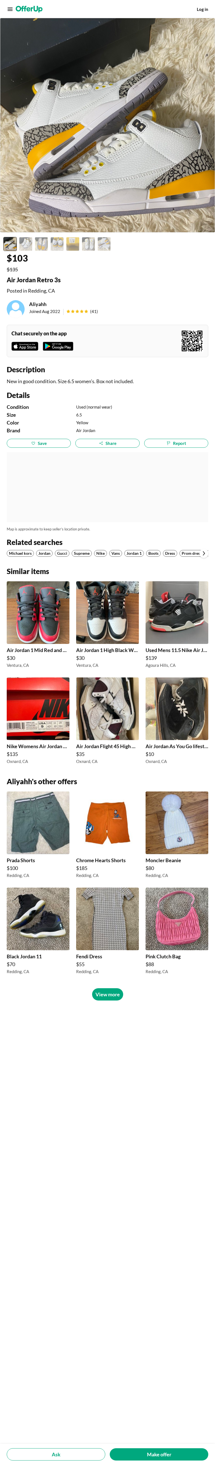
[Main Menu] (10, 9)
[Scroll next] (203, 553)
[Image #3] (41, 244)
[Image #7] (104, 244)
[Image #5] (73, 244)
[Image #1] (10, 244)
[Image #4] (57, 244)
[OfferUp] (29, 9)
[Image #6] (88, 244)
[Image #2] (25, 244)
